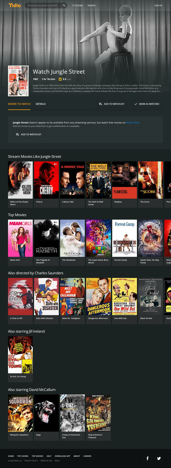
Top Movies (37, 456)
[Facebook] (147, 458)
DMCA (57, 460)
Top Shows (22, 456)
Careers (87, 456)
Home (11, 456)
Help (49, 456)
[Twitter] (159, 458)
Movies (92, 5)
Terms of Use (46, 460)
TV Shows (77, 5)
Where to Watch (19, 104)
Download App (62, 456)
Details (41, 104)
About (77, 456)
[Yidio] (14, 6)
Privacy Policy (31, 460)
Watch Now (132, 122)
